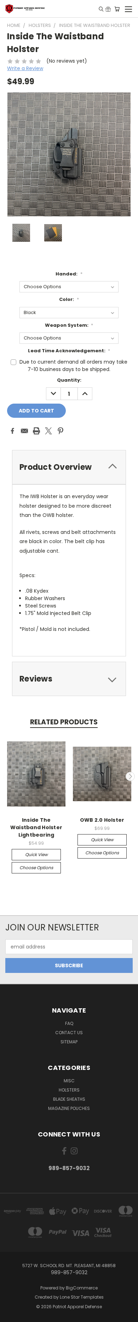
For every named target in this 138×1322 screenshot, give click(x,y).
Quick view (36, 854)
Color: (69, 299)
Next (130, 776)
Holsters (69, 1090)
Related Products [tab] (64, 722)
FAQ (69, 1023)
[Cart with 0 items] (117, 8)
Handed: (69, 273)
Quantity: (69, 380)
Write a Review (25, 68)
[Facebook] (12, 430)
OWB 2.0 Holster (102, 820)
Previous (8, 776)
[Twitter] (48, 430)
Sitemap (69, 1042)
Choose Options (36, 868)
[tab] (69, 467)
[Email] (24, 430)
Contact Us (69, 1033)
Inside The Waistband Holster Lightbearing (36, 827)
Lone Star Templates (82, 1297)
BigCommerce (82, 1288)
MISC (69, 1081)
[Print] (36, 430)
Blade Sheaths (69, 1099)
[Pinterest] (60, 430)
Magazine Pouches (69, 1108)
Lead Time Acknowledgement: (69, 350)
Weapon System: (69, 325)
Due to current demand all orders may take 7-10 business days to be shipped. (73, 365)
